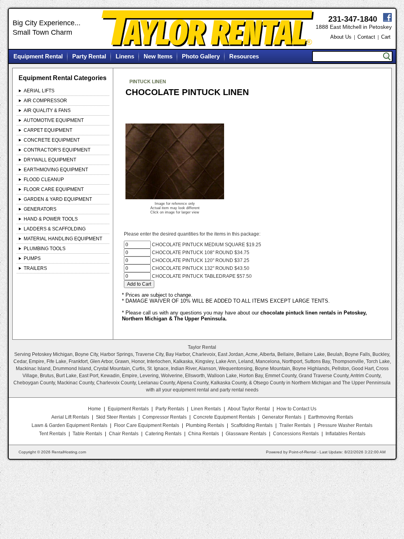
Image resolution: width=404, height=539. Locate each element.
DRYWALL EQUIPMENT (50, 160)
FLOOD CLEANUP (44, 179)
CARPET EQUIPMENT (48, 130)
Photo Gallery (201, 56)
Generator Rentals (281, 417)
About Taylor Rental (249, 409)
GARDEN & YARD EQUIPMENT (58, 199)
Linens (125, 56)
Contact (366, 37)
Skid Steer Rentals (116, 417)
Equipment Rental (38, 56)
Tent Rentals (52, 433)
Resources (244, 56)
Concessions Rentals (296, 433)
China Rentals (203, 433)
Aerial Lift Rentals (70, 417)
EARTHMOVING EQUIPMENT (56, 169)
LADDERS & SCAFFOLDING (55, 229)
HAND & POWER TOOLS (51, 219)
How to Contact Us (296, 409)
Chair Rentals (123, 433)
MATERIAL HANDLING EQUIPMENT (63, 238)
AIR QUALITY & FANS (47, 110)
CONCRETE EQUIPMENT (52, 140)
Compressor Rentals (164, 417)
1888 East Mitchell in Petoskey (354, 27)
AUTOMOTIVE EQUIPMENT (54, 120)
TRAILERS (35, 268)
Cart (386, 37)
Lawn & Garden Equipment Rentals (69, 425)
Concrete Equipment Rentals (224, 417)
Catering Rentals (163, 433)
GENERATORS (40, 209)
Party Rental (89, 56)
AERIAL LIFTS (39, 91)
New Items (158, 56)
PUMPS (32, 258)
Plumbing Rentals (205, 425)
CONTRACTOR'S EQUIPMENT (57, 150)
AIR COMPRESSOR (45, 100)
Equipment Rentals (128, 409)
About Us (341, 37)
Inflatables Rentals (345, 433)
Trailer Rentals (295, 425)
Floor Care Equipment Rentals (146, 425)
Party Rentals (169, 409)
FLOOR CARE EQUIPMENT (54, 189)
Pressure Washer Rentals (345, 425)
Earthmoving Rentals (330, 417)
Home (94, 409)
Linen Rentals (206, 409)
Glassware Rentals (246, 433)
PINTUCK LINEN (147, 81)
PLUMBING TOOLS (44, 248)
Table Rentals (87, 433)
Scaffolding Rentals (252, 425)
